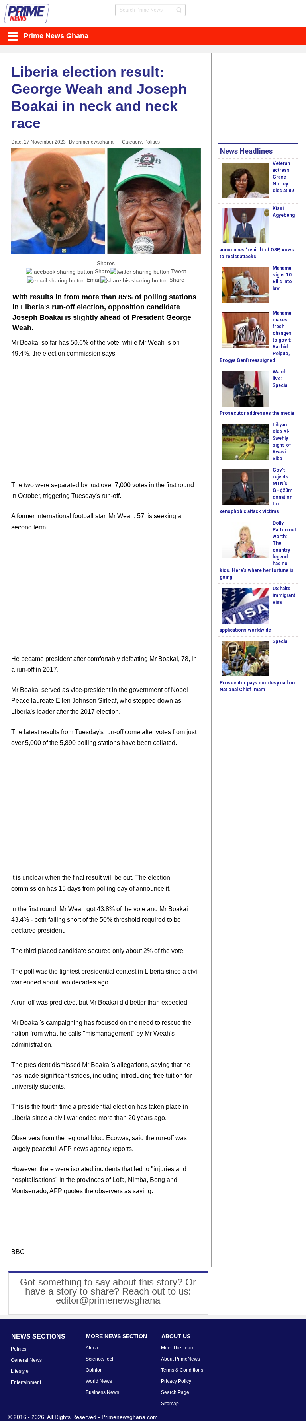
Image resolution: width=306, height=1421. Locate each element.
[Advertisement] (106, 424)
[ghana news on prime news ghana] (27, 13)
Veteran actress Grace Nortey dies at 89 (283, 177)
